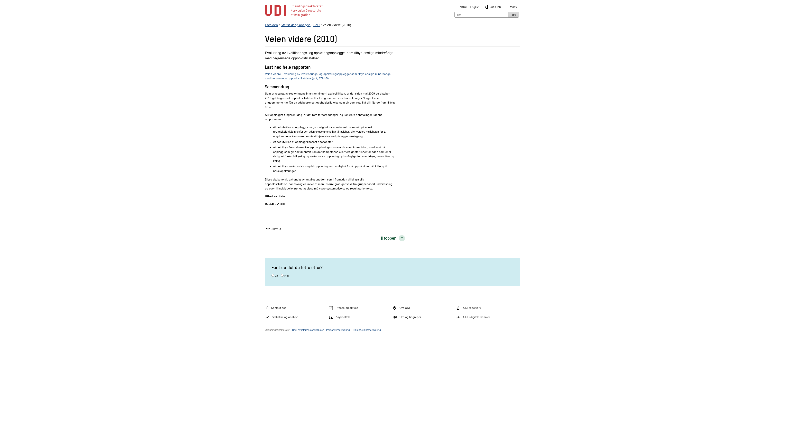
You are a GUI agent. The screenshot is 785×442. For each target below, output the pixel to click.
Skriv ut (273, 228)
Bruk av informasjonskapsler (308, 330)
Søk (513, 14)
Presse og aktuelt (347, 307)
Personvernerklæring (338, 330)
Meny (510, 7)
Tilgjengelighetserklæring (366, 330)
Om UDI (404, 307)
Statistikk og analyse (285, 317)
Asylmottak (343, 317)
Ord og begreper (410, 317)
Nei (286, 275)
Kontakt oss (278, 307)
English (474, 7)
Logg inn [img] (492, 7)
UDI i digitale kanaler (476, 317)
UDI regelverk (472, 307)
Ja (276, 275)
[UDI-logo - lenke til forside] (294, 16)
